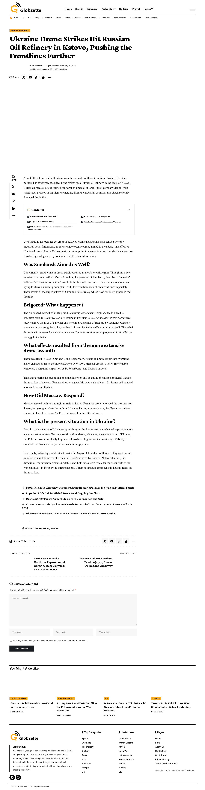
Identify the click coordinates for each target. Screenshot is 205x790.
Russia (67, 18)
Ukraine (54, 528)
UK (29, 18)
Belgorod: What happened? (42, 221)
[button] (185, 10)
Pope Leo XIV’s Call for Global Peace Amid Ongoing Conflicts (62, 493)
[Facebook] (12, 777)
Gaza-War (106, 18)
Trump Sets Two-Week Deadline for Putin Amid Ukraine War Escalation (77, 707)
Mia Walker (111, 715)
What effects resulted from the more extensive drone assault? (49, 228)
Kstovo (46, 528)
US (23, 18)
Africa (58, 18)
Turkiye (77, 18)
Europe (38, 18)
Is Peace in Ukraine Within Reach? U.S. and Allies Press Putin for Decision (125, 707)
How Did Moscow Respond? (97, 216)
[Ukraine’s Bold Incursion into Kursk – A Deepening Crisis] (31, 686)
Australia (48, 18)
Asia (16, 18)
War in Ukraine (20, 31)
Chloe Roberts (35, 66)
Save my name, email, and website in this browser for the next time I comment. (50, 640)
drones (38, 528)
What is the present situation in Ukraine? (103, 222)
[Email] (30, 77)
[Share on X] (24, 77)
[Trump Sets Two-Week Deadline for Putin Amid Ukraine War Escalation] (79, 686)
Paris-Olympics (151, 18)
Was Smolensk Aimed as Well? (43, 216)
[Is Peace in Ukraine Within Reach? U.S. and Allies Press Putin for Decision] (126, 686)
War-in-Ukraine (91, 18)
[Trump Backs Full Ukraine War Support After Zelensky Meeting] (173, 686)
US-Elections (135, 18)
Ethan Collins (159, 712)
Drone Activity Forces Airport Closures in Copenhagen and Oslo (64, 498)
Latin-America (120, 18)
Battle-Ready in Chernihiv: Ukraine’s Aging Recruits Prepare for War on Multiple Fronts (80, 487)
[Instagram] (18, 777)
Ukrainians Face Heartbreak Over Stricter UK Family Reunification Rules (70, 513)
